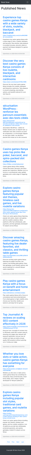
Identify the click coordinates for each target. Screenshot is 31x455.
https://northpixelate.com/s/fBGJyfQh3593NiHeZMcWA (15, 256)
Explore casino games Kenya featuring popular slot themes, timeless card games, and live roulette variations (14, 197)
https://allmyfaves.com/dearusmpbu (14, 293)
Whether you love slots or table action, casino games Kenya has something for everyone (15, 360)
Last (22, 442)
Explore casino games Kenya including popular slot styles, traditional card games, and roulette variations (15, 401)
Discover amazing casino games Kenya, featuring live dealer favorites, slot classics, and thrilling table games (15, 245)
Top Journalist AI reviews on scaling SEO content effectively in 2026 (14, 319)
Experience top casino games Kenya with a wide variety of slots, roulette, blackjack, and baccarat (15, 25)
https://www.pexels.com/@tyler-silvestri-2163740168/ (15, 369)
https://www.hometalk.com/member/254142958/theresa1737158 (15, 327)
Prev (13, 442)
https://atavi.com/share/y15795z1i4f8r (14, 82)
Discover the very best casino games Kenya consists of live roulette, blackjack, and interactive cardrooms (14, 70)
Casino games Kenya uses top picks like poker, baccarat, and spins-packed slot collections (15, 155)
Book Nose (5, 2)
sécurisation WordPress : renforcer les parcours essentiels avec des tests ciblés (15, 112)
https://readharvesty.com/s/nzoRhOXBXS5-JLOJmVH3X (15, 36)
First (8, 442)
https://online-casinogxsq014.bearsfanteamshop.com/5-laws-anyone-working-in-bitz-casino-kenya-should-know (15, 416)
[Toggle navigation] (27, 2)
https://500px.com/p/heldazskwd (13, 164)
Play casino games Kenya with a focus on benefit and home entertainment (15, 285)
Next (17, 442)
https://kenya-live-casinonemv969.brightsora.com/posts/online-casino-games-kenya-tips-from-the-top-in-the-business (15, 211)
